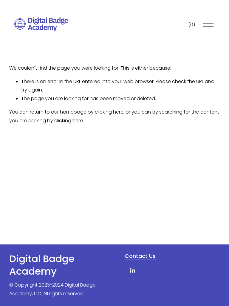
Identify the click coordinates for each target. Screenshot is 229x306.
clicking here (109, 111)
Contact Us (140, 256)
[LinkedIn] (132, 270)
